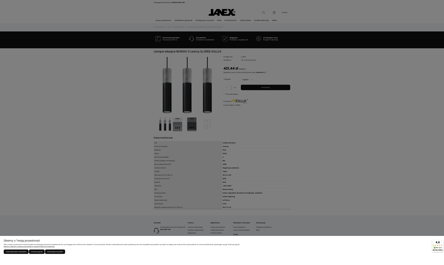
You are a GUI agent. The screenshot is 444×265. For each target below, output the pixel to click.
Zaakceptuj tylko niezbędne (16, 252)
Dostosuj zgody (37, 252)
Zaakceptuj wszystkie (55, 252)
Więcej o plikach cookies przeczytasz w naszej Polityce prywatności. (29, 246)
